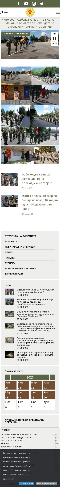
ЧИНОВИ (10, 258)
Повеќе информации (46, 483)
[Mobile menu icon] (58, 12)
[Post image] (9, 179)
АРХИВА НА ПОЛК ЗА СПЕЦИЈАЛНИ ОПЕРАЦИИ (24, 421)
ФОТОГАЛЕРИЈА (14, 274)
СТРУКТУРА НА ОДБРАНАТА (20, 236)
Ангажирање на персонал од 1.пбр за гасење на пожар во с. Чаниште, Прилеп (35, 354)
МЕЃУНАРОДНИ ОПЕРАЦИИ (20, 247)
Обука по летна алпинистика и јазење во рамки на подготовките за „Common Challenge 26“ (35, 314)
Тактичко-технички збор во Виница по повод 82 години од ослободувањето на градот (39, 202)
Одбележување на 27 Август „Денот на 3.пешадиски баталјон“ (36, 179)
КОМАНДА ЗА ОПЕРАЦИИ (16, 34)
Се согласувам (26, 483)
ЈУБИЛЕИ (10, 263)
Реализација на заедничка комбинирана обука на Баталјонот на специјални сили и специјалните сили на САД (35, 341)
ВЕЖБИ (9, 252)
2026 (30, 377)
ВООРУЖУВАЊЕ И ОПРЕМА (20, 269)
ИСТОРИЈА (11, 241)
